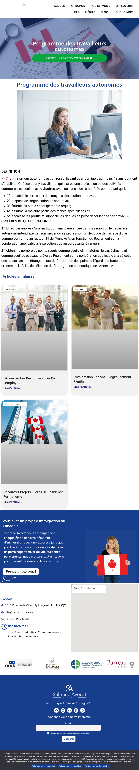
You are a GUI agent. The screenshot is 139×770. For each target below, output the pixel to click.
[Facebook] (56, 710)
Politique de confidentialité (97, 766)
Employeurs (124, 5)
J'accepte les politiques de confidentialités (69, 733)
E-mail (68, 723)
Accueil (59, 5)
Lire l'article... (12, 388)
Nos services (100, 5)
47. (6, 178)
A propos (78, 5)
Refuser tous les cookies (70, 766)
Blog (104, 12)
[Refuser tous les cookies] (134, 760)
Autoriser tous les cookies (43, 766)
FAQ (77, 12)
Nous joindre (123, 12)
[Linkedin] (63, 710)
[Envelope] (69, 710)
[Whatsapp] (82, 710)
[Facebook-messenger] (76, 710)
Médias (90, 12)
